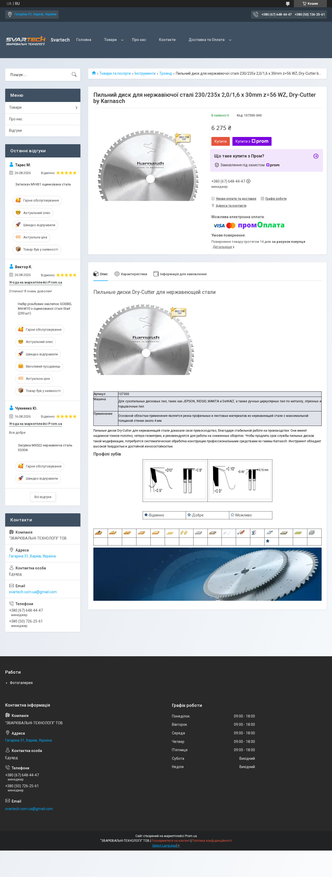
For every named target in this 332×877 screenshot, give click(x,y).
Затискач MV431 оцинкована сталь (43, 184)
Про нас (139, 40)
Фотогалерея (21, 683)
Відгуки (15, 130)
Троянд (165, 73)
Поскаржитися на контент (171, 841)
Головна (83, 40)
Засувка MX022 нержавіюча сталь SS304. (45, 447)
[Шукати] (74, 74)
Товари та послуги (115, 73)
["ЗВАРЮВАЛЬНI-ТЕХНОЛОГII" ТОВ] (26, 40)
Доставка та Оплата (207, 40)
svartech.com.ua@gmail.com (33, 592)
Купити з (243, 141)
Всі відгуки (42, 497)
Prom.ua (191, 836)
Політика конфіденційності (212, 841)
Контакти (167, 40)
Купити (221, 141)
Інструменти (145, 73)
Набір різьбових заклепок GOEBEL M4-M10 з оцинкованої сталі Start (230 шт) (45, 308)
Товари (110, 40)
